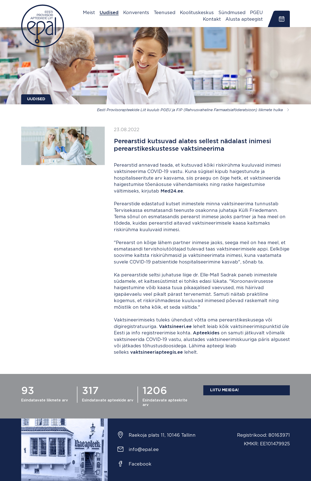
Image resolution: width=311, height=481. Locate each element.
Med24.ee (172, 191)
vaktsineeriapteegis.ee (156, 352)
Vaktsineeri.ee (175, 327)
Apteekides (206, 333)
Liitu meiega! (224, 390)
